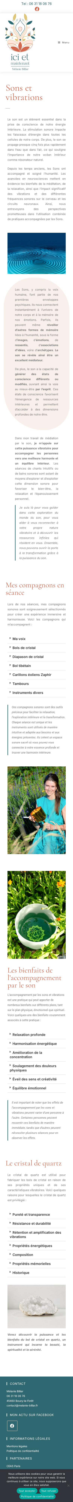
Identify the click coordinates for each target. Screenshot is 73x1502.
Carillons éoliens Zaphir (32, 675)
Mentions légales (17, 1446)
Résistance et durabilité (32, 1223)
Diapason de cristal (28, 657)
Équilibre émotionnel (29, 1088)
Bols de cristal (24, 648)
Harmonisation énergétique (35, 1044)
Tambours (21, 684)
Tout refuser (48, 1490)
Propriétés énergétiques (32, 1246)
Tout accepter (27, 1490)
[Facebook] (12, 1426)
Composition (23, 1255)
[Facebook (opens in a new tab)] (36, 9)
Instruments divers (28, 693)
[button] (36, 638)
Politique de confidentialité (23, 1450)
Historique (21, 1273)
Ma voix (19, 639)
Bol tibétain (22, 666)
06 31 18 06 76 (16, 1395)
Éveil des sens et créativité (35, 1079)
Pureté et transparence (31, 1214)
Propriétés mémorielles (32, 1264)
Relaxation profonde (29, 1035)
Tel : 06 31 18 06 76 (36, 4)
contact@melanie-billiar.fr (22, 1405)
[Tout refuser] (68, 1485)
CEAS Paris (13, 1466)
